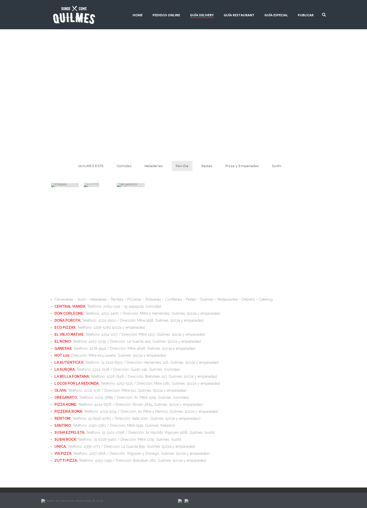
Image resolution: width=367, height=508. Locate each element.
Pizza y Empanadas (242, 166)
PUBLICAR (306, 15)
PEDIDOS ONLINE (166, 15)
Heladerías (154, 166)
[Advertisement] (179, 242)
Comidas (124, 166)
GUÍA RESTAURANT (239, 15)
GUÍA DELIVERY (202, 15)
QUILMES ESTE (91, 166)
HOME (138, 15)
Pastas (206, 166)
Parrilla (182, 166)
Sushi (276, 166)
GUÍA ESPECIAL (276, 15)
